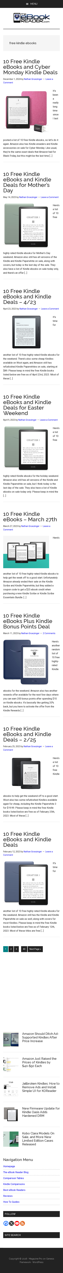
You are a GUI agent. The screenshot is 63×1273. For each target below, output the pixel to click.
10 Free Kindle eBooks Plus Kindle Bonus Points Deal (27, 621)
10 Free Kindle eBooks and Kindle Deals (27, 839)
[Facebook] (6, 1223)
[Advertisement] (31, 990)
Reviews (8, 1196)
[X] (11, 1223)
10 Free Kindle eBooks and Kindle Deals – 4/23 (27, 296)
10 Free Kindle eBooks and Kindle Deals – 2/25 (27, 734)
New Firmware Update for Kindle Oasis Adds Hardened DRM (41, 1112)
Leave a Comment (50, 197)
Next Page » (35, 950)
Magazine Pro (35, 1259)
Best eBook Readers (14, 1190)
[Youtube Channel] (17, 1223)
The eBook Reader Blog (15, 1172)
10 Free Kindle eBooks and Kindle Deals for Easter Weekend (27, 404)
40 (25, 949)
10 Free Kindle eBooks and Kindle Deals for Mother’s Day (27, 182)
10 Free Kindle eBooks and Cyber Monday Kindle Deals (30, 66)
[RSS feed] (22, 1223)
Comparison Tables (13, 1178)
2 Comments (49, 633)
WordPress (37, 1262)
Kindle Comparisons (14, 1184)
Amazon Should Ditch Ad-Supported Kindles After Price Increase (40, 1037)
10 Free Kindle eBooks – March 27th (30, 516)
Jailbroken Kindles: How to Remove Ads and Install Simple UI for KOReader (41, 1087)
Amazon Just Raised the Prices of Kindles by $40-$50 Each (39, 1062)
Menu (33, 3)
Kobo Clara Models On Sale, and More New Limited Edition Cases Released (38, 1139)
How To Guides (11, 1201)
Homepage (9, 1166)
